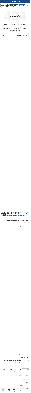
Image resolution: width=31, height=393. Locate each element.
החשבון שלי (25, 379)
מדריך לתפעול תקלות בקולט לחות (12, 369)
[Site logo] (15, 5)
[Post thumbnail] (25, 363)
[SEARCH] (3, 35)
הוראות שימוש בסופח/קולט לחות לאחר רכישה (12, 362)
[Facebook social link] (20, 1)
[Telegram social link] (10, 1)
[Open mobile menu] (27, 5)
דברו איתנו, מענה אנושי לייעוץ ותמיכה (18, 291)
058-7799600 (23, 227)
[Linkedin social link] (13, 1)
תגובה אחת (9, 365)
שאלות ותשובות (24, 385)
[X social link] (17, 1)
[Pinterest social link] (15, 1)
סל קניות (26, 382)
